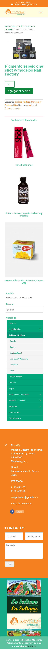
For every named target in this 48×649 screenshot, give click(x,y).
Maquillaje (14, 365)
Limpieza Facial (16, 353)
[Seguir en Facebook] (12, 511)
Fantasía (12, 382)
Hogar (11, 388)
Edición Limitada (15, 376)
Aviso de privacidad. (22, 503)
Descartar (31, 646)
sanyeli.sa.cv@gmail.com (24, 497)
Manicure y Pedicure (19, 359)
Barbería (12, 323)
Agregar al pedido (19, 91)
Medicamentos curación (19, 394)
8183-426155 (18, 487)
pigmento (16, 108)
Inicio (7, 26)
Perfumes (13, 406)
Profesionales (14, 412)
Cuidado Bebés (15, 329)
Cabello (13, 341)
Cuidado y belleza (17, 26)
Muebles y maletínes (17, 400)
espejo (30, 105)
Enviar (9, 564)
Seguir (19, 512)
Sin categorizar (15, 418)
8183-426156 (18, 491)
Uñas (15, 105)
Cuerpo (13, 347)
